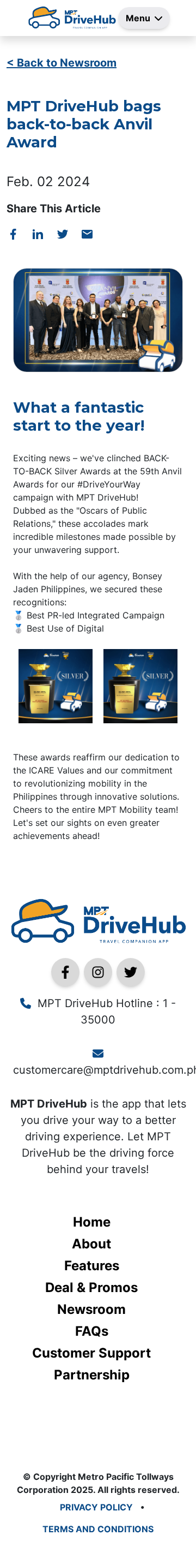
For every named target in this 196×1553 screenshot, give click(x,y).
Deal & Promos (91, 1287)
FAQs (91, 1331)
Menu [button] (138, 18)
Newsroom (91, 1309)
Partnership (92, 1375)
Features (91, 1266)
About (91, 1244)
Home (92, 1222)
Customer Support (91, 1353)
